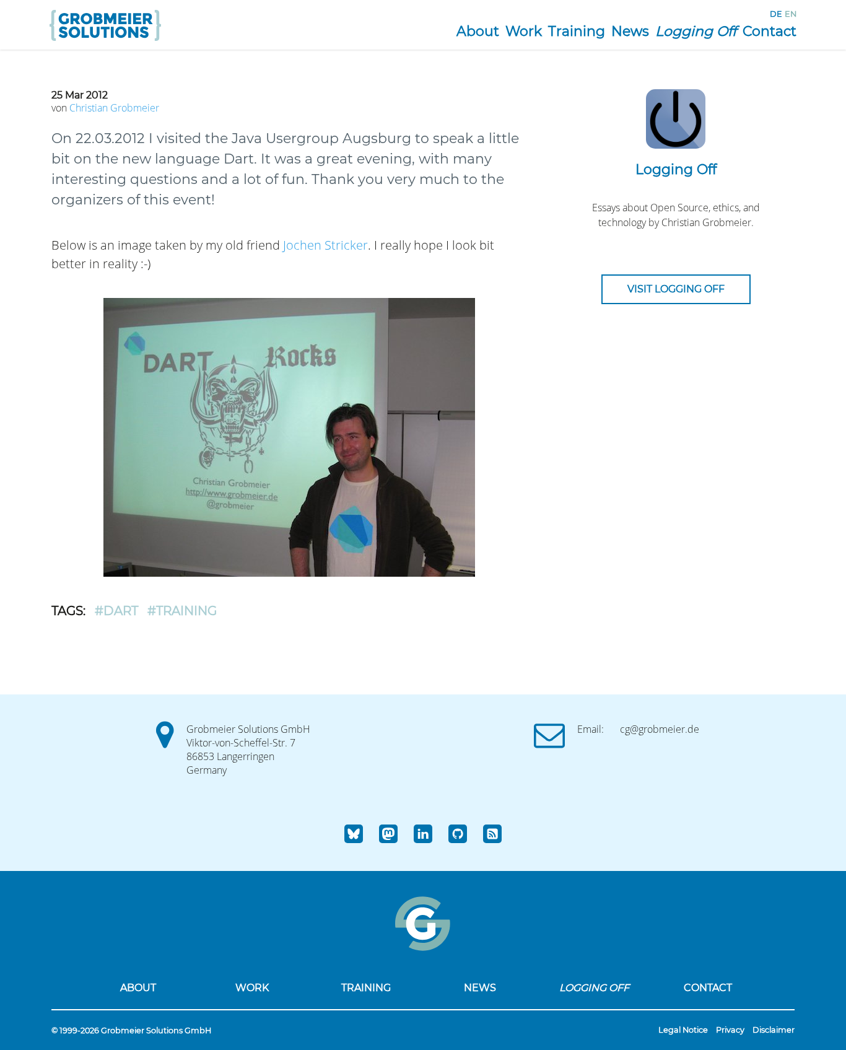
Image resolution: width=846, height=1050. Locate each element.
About (477, 31)
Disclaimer (773, 1030)
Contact (769, 31)
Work (523, 31)
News (630, 31)
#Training (182, 610)
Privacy (730, 1030)
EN (790, 14)
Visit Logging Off (676, 289)
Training (576, 31)
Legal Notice (683, 1030)
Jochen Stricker (325, 245)
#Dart (116, 610)
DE (776, 14)
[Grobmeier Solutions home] (105, 42)
